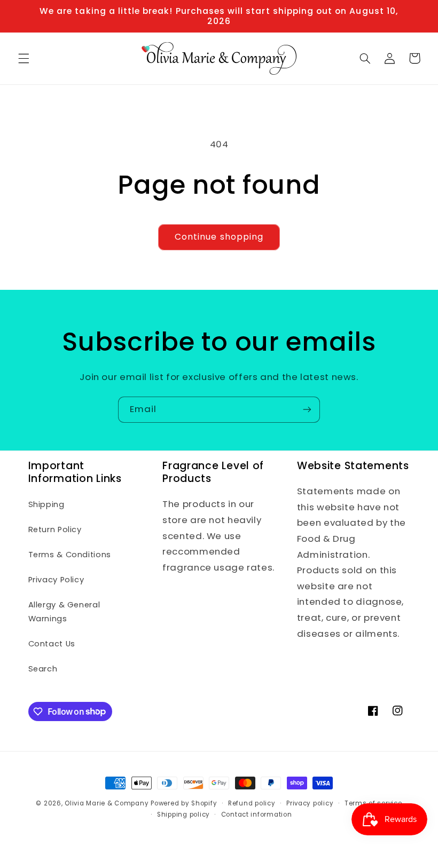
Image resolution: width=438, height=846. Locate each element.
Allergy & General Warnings (64, 611)
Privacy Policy (56, 579)
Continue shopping (219, 237)
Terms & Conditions (69, 554)
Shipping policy (183, 814)
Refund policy (252, 803)
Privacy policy (309, 803)
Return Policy (55, 529)
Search (43, 668)
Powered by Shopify (184, 803)
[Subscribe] (307, 410)
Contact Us (51, 643)
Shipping (46, 504)
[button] (23, 58)
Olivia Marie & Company (106, 803)
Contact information (256, 814)
